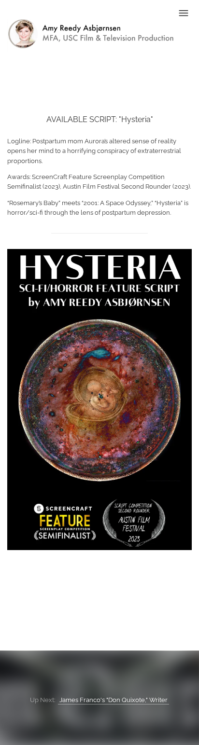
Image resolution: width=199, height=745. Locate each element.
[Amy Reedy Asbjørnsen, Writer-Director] (90, 46)
